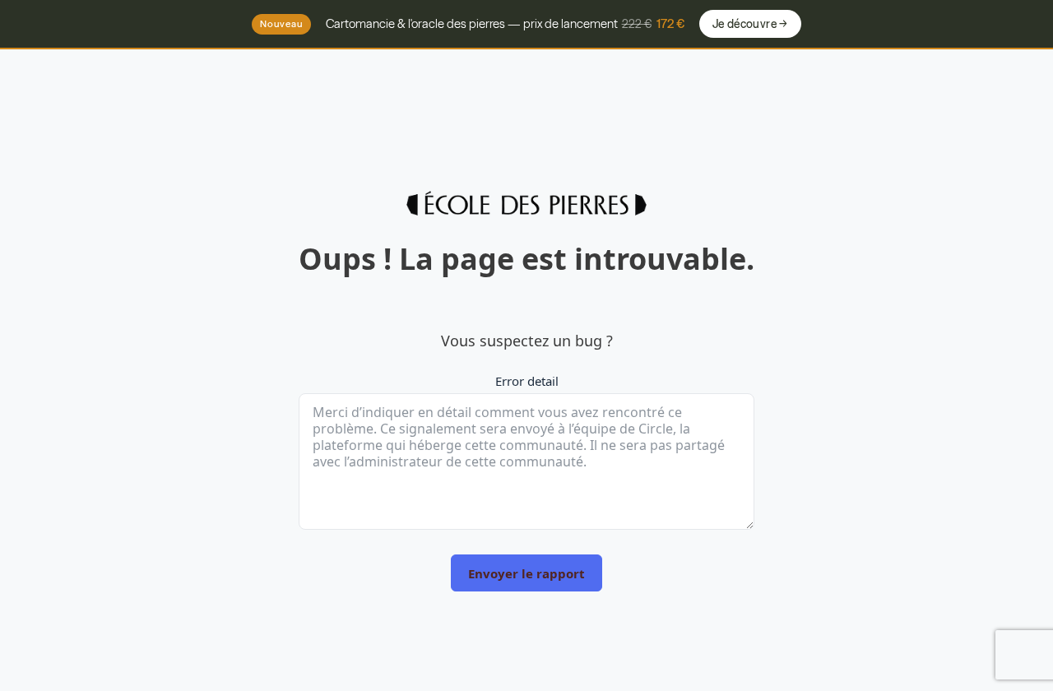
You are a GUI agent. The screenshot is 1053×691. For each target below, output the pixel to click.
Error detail (527, 381)
